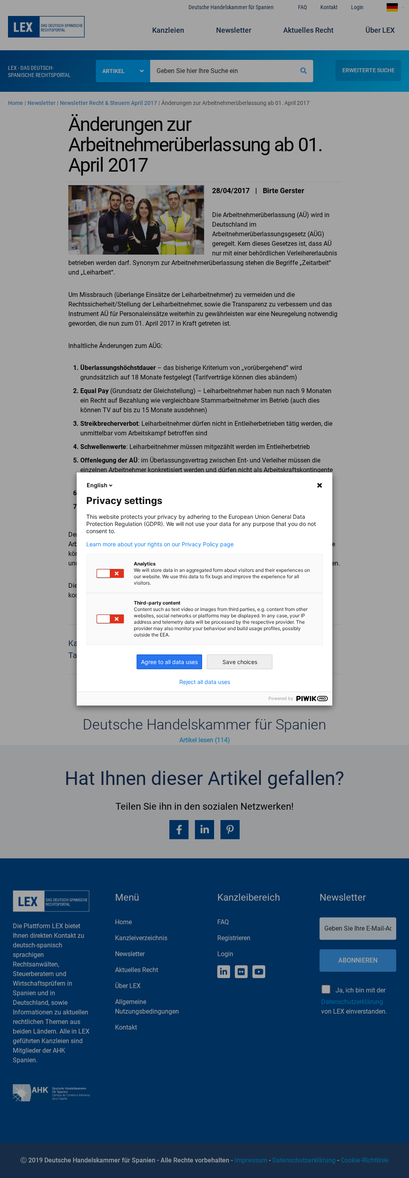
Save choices (239, 661)
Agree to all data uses (169, 661)
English (97, 485)
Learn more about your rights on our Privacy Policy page (160, 544)
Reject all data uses (204, 682)
